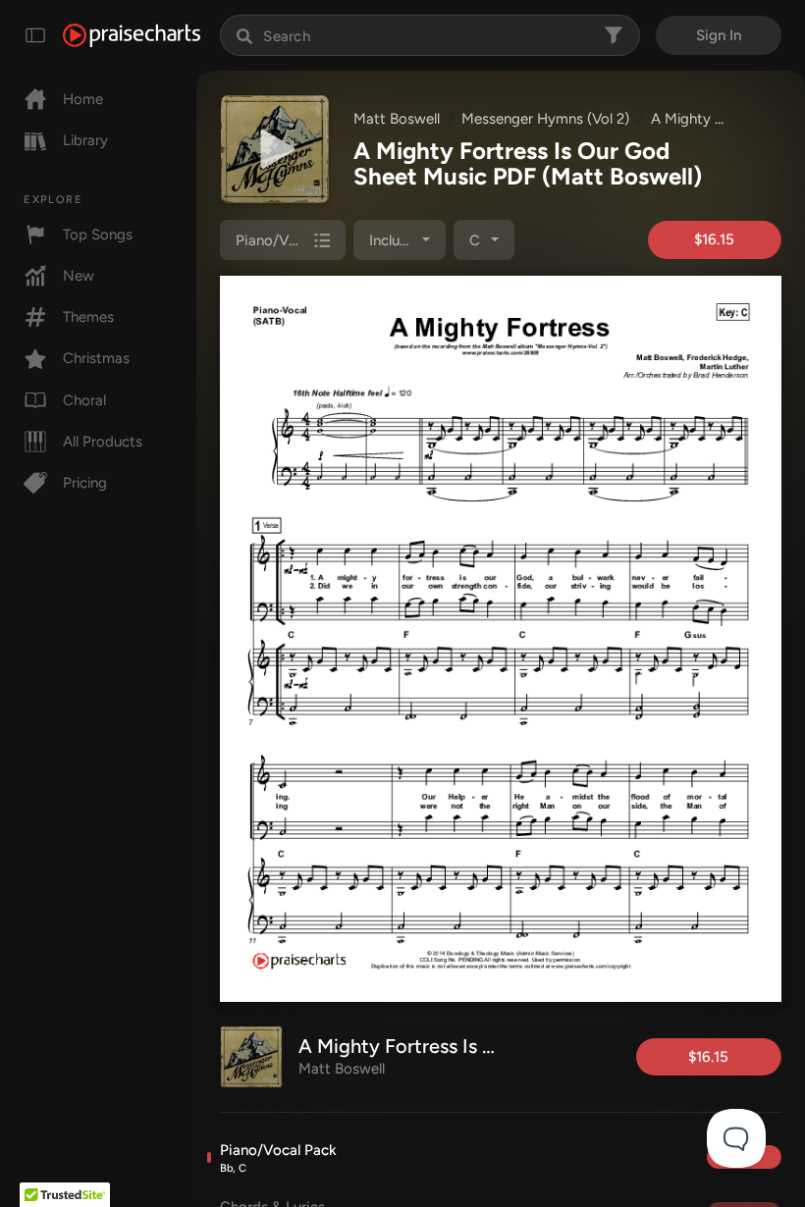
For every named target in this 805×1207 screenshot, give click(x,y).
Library (85, 140)
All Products (102, 441)
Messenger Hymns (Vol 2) (545, 119)
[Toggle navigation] (35, 35)
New (78, 276)
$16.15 (714, 239)
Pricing (85, 483)
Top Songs (98, 234)
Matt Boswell (396, 119)
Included (397, 240)
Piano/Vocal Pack (278, 1158)
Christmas (96, 358)
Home (83, 99)
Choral (84, 400)
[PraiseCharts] (131, 35)
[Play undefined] (274, 149)
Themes (88, 317)
